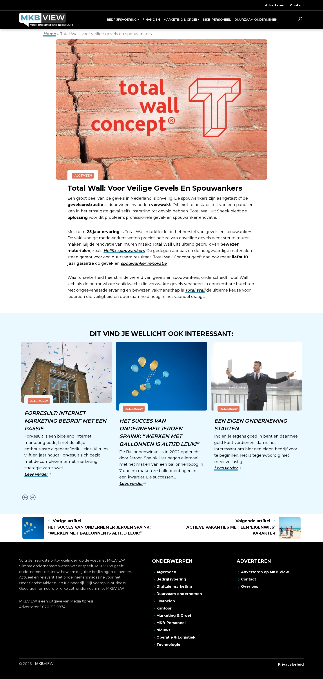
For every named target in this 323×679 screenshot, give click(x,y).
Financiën (165, 601)
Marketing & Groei (173, 615)
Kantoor (164, 608)
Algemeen (83, 175)
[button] (300, 20)
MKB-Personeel (171, 623)
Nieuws (163, 630)
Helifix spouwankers (124, 250)
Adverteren (274, 5)
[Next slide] (33, 497)
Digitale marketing (174, 586)
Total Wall (195, 290)
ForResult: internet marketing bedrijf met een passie (65, 421)
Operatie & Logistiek (175, 637)
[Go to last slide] (25, 497)
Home (49, 33)
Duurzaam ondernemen (179, 594)
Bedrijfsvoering (171, 579)
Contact (297, 5)
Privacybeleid (291, 664)
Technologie (168, 644)
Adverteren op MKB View (265, 572)
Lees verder (36, 474)
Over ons (249, 586)
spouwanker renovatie (144, 263)
